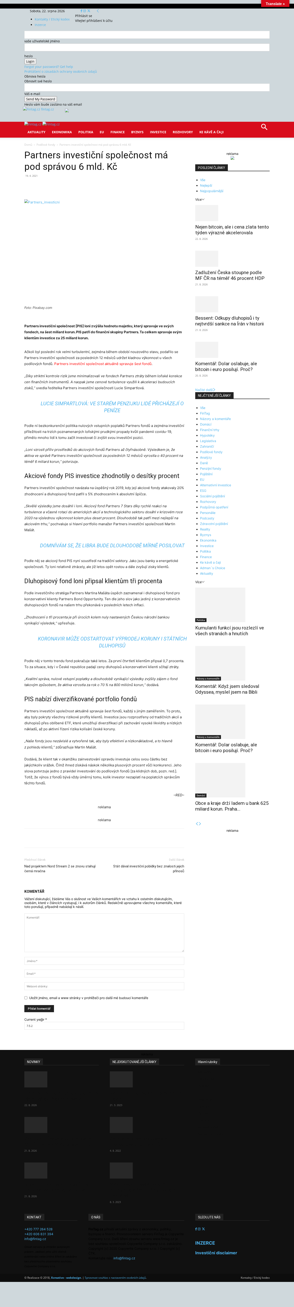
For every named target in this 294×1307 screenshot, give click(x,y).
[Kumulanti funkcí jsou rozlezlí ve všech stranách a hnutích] (232, 605)
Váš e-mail (32, 94)
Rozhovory (183, 132)
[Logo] (33, 124)
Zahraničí (207, 446)
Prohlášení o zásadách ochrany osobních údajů (60, 71)
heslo (28, 56)
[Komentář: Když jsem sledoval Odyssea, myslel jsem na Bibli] (232, 663)
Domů (28, 145)
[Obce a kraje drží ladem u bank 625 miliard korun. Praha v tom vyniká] (232, 780)
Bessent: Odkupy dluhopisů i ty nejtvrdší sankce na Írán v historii (229, 321)
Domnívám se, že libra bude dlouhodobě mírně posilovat (112, 545)
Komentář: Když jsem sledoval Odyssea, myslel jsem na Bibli (227, 689)
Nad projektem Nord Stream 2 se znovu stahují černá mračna (60, 868)
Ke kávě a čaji (211, 132)
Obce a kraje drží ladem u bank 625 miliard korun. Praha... (232, 806)
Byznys (137, 132)
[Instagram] (85, 11)
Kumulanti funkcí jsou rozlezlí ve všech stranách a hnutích (229, 630)
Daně (204, 463)
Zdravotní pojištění (214, 524)
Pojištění (206, 474)
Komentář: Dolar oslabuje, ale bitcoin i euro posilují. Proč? (226, 366)
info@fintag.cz (35, 1239)
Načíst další (204, 390)
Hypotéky (207, 435)
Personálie (207, 513)
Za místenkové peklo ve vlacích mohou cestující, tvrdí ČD (143, 1141)
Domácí (205, 424)
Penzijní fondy (210, 468)
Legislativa (208, 441)
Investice (158, 132)
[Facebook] (82, 11)
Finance (117, 132)
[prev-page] (196, 824)
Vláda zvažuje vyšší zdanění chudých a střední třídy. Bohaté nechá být (143, 1190)
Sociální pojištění (212, 496)
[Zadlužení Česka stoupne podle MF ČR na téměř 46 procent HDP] (232, 259)
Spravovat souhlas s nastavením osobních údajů (115, 1278)
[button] (264, 128)
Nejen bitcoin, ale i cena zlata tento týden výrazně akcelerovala (232, 229)
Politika (85, 132)
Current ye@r (35, 1019)
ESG (203, 491)
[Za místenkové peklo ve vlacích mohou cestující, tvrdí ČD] (147, 1125)
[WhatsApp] (88, 186)
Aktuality (36, 132)
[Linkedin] (98, 186)
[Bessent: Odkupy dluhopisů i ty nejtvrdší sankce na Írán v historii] (232, 304)
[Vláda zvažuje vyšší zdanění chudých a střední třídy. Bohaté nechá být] (147, 1170)
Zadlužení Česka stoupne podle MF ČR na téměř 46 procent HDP (230, 275)
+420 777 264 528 (38, 1229)
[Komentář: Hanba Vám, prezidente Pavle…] (147, 1079)
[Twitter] (89, 11)
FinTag (205, 413)
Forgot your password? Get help (48, 66)
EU (102, 132)
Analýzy (206, 457)
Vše (202, 180)
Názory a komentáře (215, 419)
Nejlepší (206, 185)
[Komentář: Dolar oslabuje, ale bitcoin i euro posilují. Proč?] (232, 350)
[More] (109, 186)
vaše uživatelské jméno (42, 41)
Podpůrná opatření (214, 507)
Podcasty (207, 518)
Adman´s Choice (212, 568)
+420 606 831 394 (38, 1234)
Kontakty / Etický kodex (52, 19)
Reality (205, 529)
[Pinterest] (77, 186)
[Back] (97, 11)
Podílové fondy (46, 145)
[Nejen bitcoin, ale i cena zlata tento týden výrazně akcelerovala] (232, 213)
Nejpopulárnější (211, 191)
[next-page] (200, 824)
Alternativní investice (215, 485)
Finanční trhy (209, 430)
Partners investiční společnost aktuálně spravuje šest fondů (103, 364)
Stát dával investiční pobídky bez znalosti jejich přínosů (148, 868)
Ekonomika (62, 132)
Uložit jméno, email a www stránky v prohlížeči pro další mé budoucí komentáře (88, 998)
